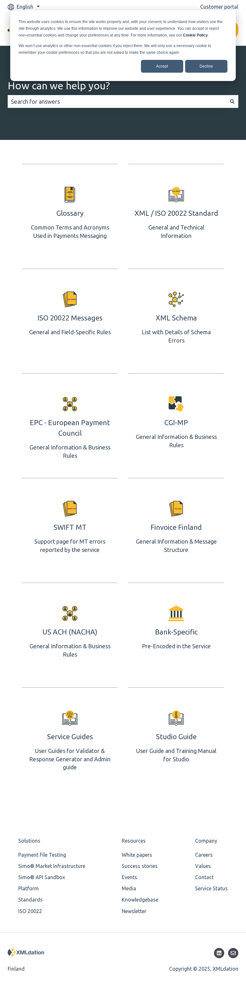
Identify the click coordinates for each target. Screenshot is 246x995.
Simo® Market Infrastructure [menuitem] (51, 866)
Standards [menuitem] (30, 899)
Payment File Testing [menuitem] (42, 855)
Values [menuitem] (203, 866)
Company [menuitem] (206, 841)
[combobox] (117, 101)
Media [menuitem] (129, 888)
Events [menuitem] (129, 877)
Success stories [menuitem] (140, 866)
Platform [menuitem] (28, 888)
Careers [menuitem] (204, 855)
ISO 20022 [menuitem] (30, 911)
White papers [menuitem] (137, 855)
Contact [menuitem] (204, 877)
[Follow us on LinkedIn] (219, 953)
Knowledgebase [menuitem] (140, 899)
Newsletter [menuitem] (134, 911)
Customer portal (219, 7)
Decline (206, 66)
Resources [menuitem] (134, 841)
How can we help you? (59, 85)
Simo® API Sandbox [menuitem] (41, 877)
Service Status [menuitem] (211, 888)
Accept (162, 66)
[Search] (232, 101)
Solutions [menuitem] (29, 841)
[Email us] (233, 953)
